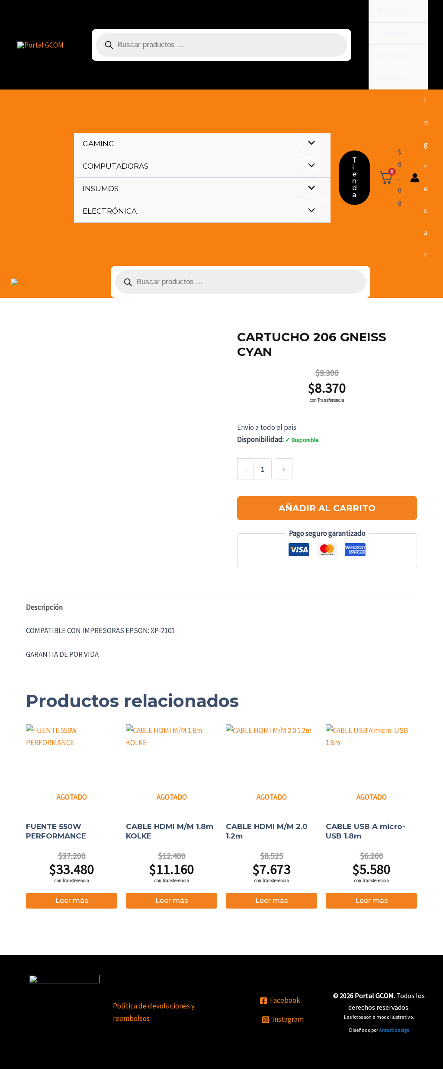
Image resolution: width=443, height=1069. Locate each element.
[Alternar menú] (309, 143)
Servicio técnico (391, 66)
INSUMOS (101, 188)
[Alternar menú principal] (424, 282)
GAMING (98, 143)
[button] (354, 177)
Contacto (394, 33)
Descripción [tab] (44, 607)
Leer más (71, 900)
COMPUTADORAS (115, 166)
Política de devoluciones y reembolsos (154, 1012)
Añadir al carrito (327, 508)
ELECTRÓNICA (110, 211)
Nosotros (394, 10)
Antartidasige (394, 1030)
